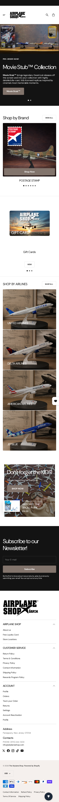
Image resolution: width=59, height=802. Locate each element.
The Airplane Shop (16, 766)
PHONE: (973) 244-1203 (13, 742)
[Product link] (11, 506)
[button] (6, 15)
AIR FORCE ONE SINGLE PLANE (31, 506)
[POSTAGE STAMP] (29, 152)
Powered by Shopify (32, 766)
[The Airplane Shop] (17, 15)
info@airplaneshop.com (13, 745)
